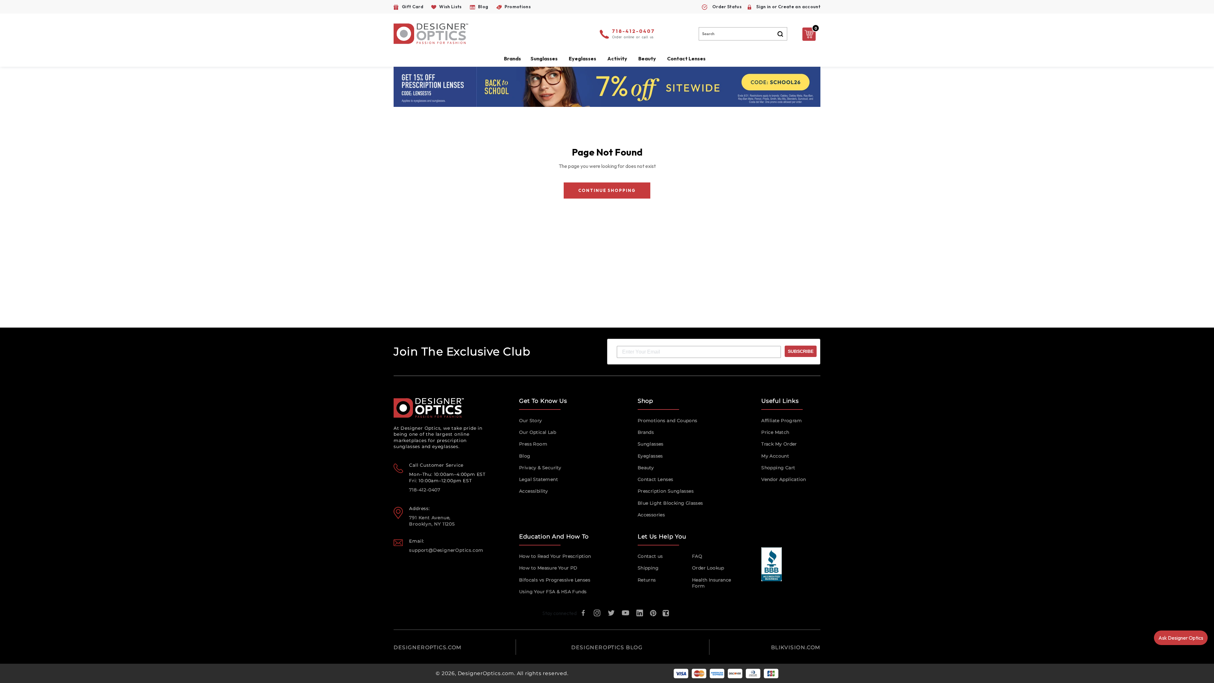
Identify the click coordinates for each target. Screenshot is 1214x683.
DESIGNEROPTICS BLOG (606, 647)
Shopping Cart (778, 468)
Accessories (651, 515)
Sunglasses (651, 444)
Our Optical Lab (537, 432)
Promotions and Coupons (667, 420)
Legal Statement (538, 479)
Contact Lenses (686, 58)
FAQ (697, 556)
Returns (647, 580)
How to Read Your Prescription (555, 556)
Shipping (648, 568)
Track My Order (779, 444)
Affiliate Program (781, 420)
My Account (775, 456)
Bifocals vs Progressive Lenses (554, 580)
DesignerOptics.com (486, 673)
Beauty (647, 58)
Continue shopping (606, 190)
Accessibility (533, 491)
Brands (646, 432)
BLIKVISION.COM (795, 647)
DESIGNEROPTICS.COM (428, 647)
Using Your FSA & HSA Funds (552, 591)
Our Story (530, 420)
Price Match (775, 432)
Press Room (533, 444)
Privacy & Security (540, 468)
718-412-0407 (633, 31)
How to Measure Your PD (548, 568)
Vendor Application (783, 479)
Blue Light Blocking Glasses (670, 503)
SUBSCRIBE (800, 351)
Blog (524, 456)
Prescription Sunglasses (666, 491)
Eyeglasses (650, 456)
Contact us (650, 556)
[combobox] (743, 33)
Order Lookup (708, 568)
